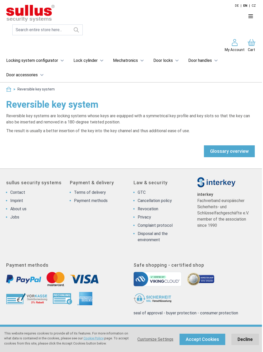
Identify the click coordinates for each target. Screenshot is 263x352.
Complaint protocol (155, 225)
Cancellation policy (155, 200)
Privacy (144, 217)
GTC (142, 192)
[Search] (76, 29)
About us (18, 208)
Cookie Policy (93, 338)
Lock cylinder (85, 60)
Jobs (14, 217)
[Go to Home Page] (8, 89)
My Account (235, 50)
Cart (251, 50)
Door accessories (22, 74)
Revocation (148, 208)
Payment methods (91, 200)
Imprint (16, 200)
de (237, 5)
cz (254, 5)
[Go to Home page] (116, 13)
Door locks (163, 60)
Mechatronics (125, 60)
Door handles (200, 60)
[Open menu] (251, 16)
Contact (17, 192)
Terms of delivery (90, 192)
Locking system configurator (32, 60)
